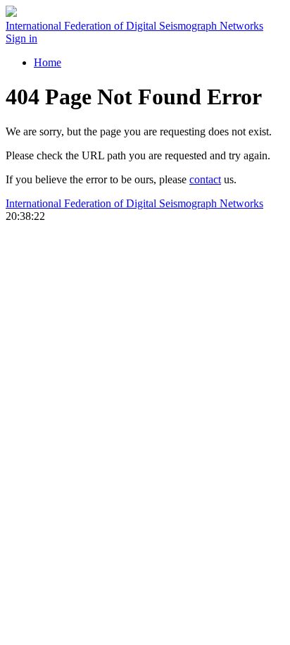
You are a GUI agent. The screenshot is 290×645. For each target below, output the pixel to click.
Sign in (21, 38)
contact (205, 179)
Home (47, 62)
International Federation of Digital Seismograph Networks (134, 203)
